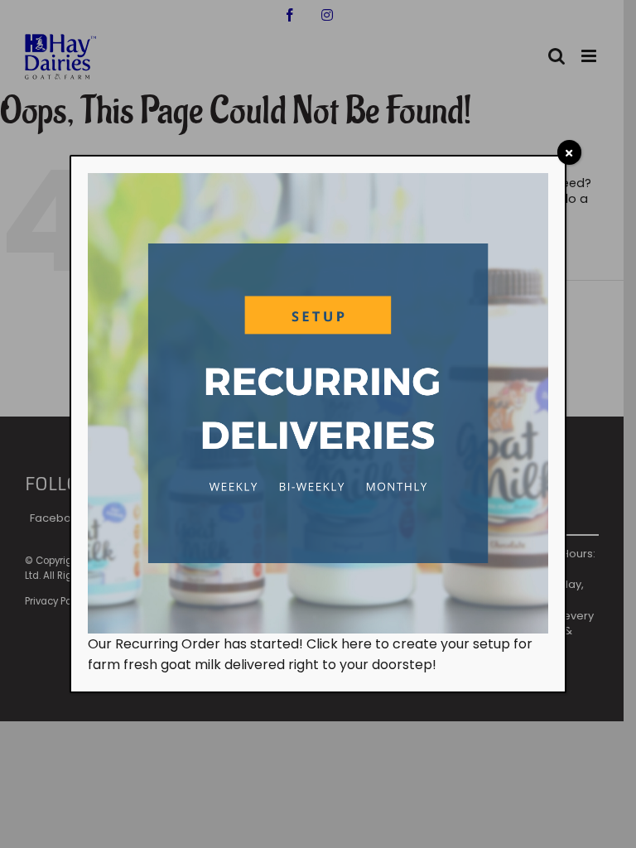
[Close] (569, 152)
